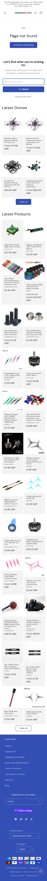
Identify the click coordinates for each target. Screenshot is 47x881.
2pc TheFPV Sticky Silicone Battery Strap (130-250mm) (12, 667)
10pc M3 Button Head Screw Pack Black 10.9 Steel (11, 332)
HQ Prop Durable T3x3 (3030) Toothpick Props (10, 576)
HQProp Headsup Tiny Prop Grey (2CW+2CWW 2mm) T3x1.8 (34, 461)
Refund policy (15, 872)
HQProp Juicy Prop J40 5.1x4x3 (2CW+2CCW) (33, 582)
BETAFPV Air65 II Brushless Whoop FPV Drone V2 (11, 140)
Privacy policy (34, 868)
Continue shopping (23, 45)
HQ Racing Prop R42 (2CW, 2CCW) (33, 713)
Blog (7, 785)
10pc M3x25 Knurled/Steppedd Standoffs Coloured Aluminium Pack (12, 282)
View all (23, 202)
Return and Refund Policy (17, 763)
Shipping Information (15, 757)
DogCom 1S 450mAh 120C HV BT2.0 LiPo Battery (34, 247)
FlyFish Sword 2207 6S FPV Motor (33, 374)
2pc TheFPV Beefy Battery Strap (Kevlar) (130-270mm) (33, 670)
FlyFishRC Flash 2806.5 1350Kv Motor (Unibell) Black (34, 542)
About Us (9, 780)
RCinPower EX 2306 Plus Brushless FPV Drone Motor (11, 460)
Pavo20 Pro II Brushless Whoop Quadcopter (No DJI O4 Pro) (12, 184)
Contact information (31, 872)
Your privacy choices (15, 774)
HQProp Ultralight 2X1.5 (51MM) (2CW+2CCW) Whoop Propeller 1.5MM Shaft (11, 418)
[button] (5, 13)
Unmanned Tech (20, 868)
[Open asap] (40, 871)
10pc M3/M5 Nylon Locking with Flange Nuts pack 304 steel (34, 332)
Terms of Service (13, 768)
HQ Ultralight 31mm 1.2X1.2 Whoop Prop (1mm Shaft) (12, 375)
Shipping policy (32, 876)
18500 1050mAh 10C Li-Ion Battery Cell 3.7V (12, 543)
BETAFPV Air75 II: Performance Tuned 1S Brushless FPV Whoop (33, 141)
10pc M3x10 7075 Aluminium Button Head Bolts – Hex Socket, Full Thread (33, 417)
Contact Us (10, 751)
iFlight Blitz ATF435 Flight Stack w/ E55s (12, 246)
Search (25, 89)
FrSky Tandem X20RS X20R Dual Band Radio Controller (34, 287)
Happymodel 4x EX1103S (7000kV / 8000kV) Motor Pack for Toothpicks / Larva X (12, 624)
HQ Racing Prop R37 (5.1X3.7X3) (33, 497)
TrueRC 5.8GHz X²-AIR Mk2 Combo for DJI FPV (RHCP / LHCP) (33, 623)
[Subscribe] (39, 802)
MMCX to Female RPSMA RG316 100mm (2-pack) (10, 502)
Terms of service (17, 876)
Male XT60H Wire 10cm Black (10, 712)
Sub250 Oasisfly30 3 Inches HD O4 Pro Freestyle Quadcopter (34, 184)
